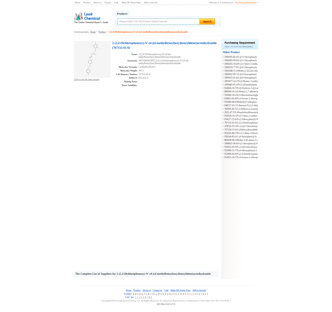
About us (97, 2)
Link (116, 2)
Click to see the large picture (86, 79)
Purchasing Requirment (246, 2)
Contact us (157, 290)
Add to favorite (151, 2)
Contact (108, 2)
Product (86, 2)
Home (77, 2)
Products (122, 13)
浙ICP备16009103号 (166, 304)
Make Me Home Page (131, 2)
